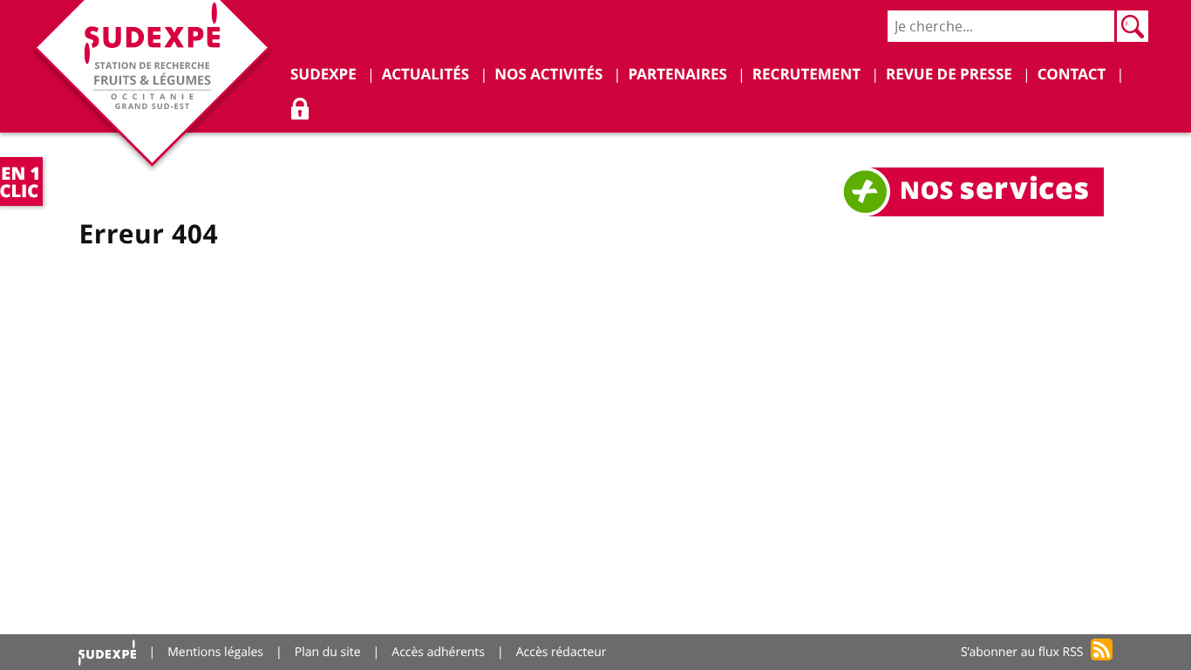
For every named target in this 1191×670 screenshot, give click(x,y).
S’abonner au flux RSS (1022, 652)
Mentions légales (215, 652)
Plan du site (328, 652)
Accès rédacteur (561, 652)
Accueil (107, 652)
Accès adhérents (438, 652)
